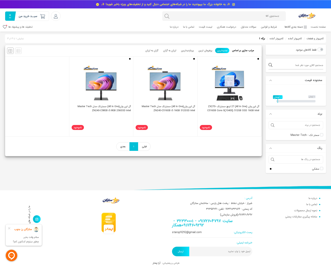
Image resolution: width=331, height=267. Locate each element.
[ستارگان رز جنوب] (307, 15)
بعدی (122, 147)
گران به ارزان (151, 50)
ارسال (181, 252)
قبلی (144, 147)
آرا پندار (156, 263)
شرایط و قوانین (269, 27)
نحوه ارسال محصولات (305, 210)
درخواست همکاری (226, 27)
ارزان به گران (169, 50)
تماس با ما (188, 27)
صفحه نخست (318, 27)
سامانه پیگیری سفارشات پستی (301, 216)
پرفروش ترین (205, 50)
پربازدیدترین (187, 50)
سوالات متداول (248, 27)
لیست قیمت (205, 27)
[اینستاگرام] (36, 219)
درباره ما (174, 27)
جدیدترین (222, 50)
